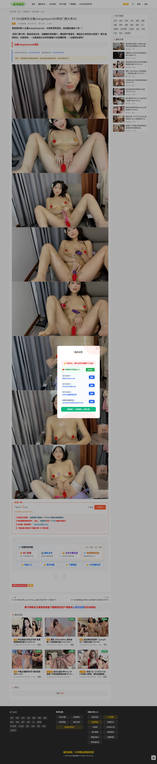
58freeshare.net (68, 378)
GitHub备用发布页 (69, 394)
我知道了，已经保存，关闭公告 (78, 409)
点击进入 (90, 369)
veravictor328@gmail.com (72, 403)
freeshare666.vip (69, 386)
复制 (91, 377)
